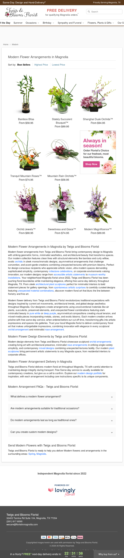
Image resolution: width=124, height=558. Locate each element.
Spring (31, 453)
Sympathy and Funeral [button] (70, 22)
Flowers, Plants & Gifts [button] (100, 22)
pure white (35, 313)
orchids (19, 261)
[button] (115, 544)
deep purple (50, 313)
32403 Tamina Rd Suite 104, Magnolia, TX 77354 (31, 518)
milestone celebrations (60, 271)
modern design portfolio (89, 373)
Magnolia (41, 453)
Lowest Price (58, 64)
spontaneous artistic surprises (70, 287)
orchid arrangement (18, 329)
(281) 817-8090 (14, 521)
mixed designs (46, 348)
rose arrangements (77, 344)
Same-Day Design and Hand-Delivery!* (24, 2)
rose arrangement (54, 329)
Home (5, 44)
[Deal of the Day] (98, 152)
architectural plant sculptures (51, 284)
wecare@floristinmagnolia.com (22, 524)
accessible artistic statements (69, 274)
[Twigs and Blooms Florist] (21, 12)
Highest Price (41, 64)
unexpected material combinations (36, 290)
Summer (18, 22)
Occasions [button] (31, 22)
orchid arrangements (100, 341)
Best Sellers (23, 64)
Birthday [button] (47, 22)
